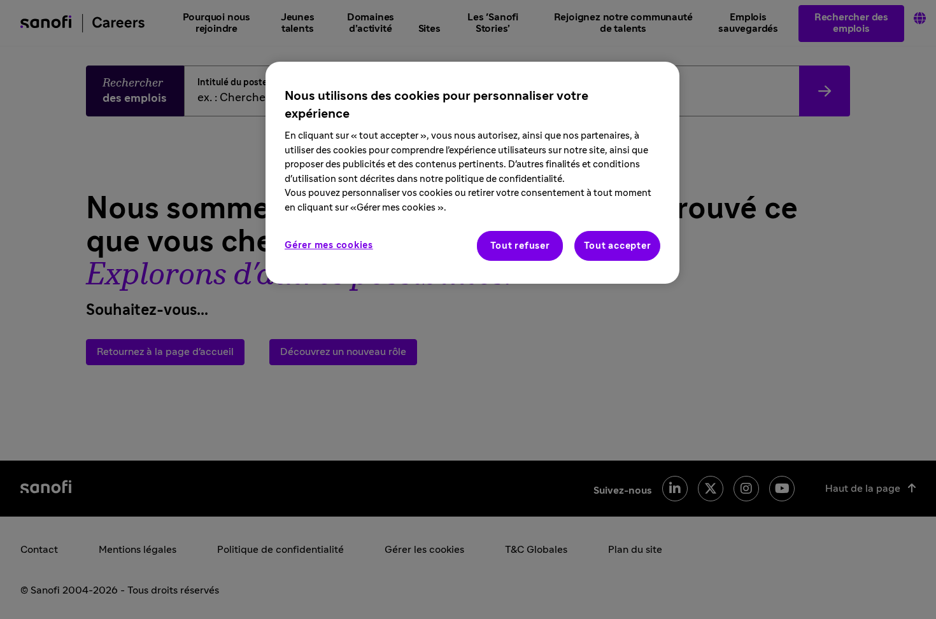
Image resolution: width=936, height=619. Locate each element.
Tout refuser (520, 246)
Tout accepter (617, 246)
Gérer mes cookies (329, 245)
